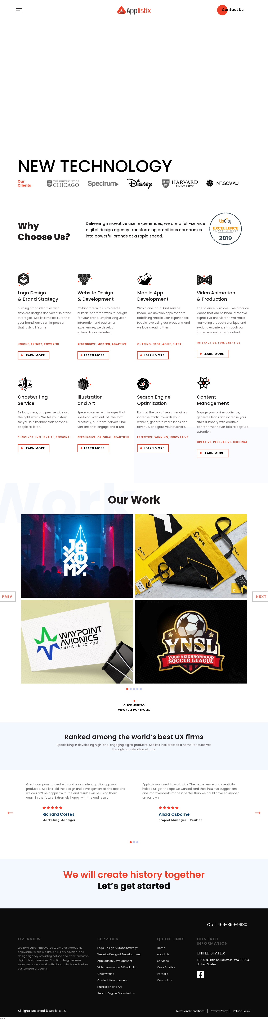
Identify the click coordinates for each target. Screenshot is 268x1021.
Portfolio (162, 974)
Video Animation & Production (117, 968)
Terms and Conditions (190, 1011)
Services (163, 961)
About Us (163, 955)
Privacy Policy (219, 1011)
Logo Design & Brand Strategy (117, 948)
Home (161, 948)
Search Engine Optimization (116, 993)
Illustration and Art (109, 987)
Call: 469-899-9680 (227, 924)
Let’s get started (134, 886)
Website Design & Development (119, 955)
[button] (127, 689)
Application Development (114, 961)
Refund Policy (241, 1011)
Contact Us (164, 981)
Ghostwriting (105, 974)
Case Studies (166, 968)
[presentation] (10, 813)
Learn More (34, 355)
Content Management (112, 981)
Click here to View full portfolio (134, 707)
